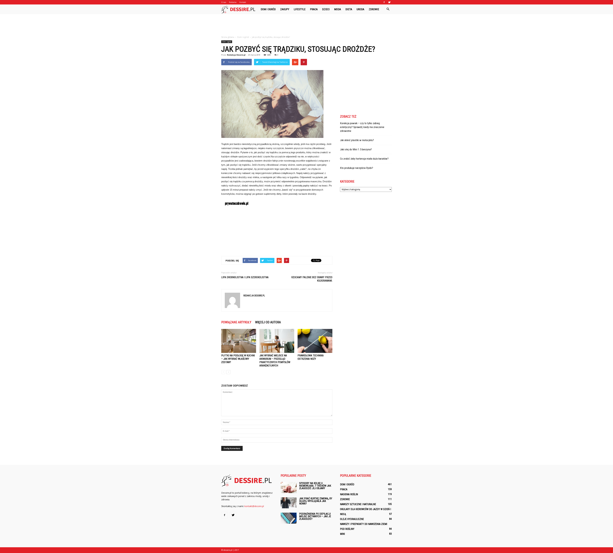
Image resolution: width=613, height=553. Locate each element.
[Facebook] (384, 2)
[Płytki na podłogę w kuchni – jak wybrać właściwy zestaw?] (238, 341)
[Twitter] (389, 2)
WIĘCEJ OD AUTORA (268, 322)
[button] (388, 9)
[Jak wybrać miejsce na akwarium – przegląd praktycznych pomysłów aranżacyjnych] (276, 341)
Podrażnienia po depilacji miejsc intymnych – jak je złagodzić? (315, 516)
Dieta (348, 9)
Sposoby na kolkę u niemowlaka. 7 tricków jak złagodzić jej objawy (315, 486)
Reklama (232, 2)
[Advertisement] (306, 25)
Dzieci (326, 9)
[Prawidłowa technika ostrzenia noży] (315, 341)
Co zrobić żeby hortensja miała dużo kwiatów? (364, 158)
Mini (342, 533)
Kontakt (242, 2)
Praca (314, 9)
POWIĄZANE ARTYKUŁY (236, 322)
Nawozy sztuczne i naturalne (358, 504)
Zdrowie (374, 9)
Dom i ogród (268, 9)
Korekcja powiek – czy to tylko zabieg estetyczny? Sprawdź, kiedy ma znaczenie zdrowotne (362, 127)
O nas (223, 2)
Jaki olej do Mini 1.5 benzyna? (356, 149)
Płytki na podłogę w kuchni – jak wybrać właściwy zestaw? (238, 359)
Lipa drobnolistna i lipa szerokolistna (245, 277)
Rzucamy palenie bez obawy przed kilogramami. (311, 279)
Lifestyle (300, 9)
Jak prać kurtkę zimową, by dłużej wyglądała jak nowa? (315, 501)
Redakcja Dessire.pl (236, 55)
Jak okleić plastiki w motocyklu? (357, 140)
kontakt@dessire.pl (254, 506)
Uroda (360, 9)
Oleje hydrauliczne (352, 519)
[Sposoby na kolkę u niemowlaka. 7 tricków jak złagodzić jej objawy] (289, 487)
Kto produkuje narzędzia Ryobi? (356, 167)
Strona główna (227, 37)
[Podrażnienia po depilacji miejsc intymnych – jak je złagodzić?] (289, 518)
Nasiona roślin (349, 494)
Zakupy (284, 9)
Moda (337, 9)
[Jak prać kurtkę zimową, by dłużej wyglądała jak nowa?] (289, 502)
